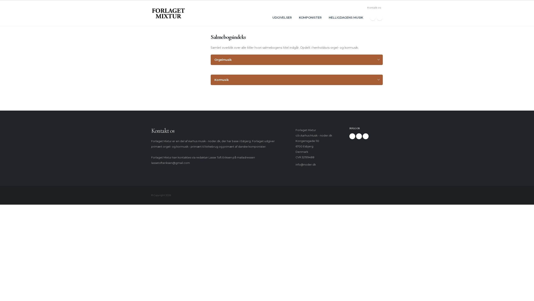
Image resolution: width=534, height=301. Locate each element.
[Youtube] (366, 136)
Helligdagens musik (346, 17)
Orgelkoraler (165, 59)
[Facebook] (373, 17)
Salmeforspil (164, 67)
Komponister (310, 17)
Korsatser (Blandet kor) (171, 74)
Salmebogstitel (166, 52)
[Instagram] (380, 17)
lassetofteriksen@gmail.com (170, 163)
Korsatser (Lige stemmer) (173, 81)
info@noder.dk (306, 164)
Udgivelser (282, 17)
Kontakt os (374, 7)
